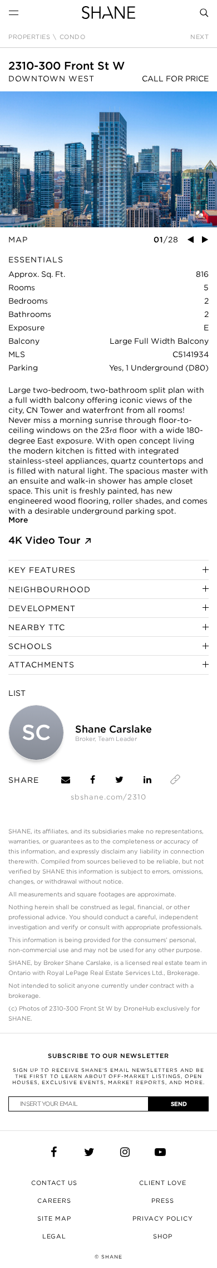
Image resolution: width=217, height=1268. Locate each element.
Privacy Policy (162, 1218)
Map (18, 239)
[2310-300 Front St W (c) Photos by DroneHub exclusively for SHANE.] (108, 159)
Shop (162, 1236)
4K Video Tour (44, 540)
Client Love (162, 1183)
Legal (54, 1236)
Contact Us (54, 1183)
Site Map (54, 1218)
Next (199, 37)
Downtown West (51, 78)
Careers (54, 1200)
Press (162, 1200)
